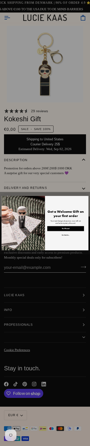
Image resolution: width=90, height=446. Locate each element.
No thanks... (66, 235)
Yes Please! (66, 229)
